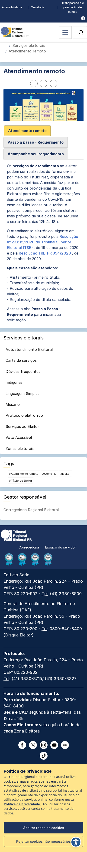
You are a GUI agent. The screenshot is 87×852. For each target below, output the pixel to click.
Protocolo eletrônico (24, 415)
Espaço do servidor (60, 547)
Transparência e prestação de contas (72, 7)
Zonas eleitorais (20, 448)
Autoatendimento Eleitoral (29, 349)
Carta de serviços (21, 360)
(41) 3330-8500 (66, 593)
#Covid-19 (49, 473)
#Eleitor (65, 473)
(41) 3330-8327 (61, 678)
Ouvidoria (37, 7)
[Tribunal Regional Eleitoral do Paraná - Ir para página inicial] (14, 32)
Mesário (13, 404)
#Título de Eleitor (20, 480)
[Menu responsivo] (65, 32)
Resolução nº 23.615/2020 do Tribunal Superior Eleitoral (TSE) (42, 242)
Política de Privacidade (22, 804)
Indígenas (14, 382)
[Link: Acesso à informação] (83, 18)
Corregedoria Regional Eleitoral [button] (31, 509)
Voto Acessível (19, 437)
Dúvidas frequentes (23, 371)
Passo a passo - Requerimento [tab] (36, 142)
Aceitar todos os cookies (43, 828)
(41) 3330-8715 (27, 678)
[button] (81, 32)
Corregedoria (29, 547)
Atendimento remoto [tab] (27, 130)
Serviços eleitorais (28, 45)
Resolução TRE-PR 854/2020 (45, 253)
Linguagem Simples (22, 393)
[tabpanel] (43, 243)
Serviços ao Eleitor (22, 426)
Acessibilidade (12, 7)
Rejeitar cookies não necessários (43, 841)
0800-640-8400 (66, 628)
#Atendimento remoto (24, 473)
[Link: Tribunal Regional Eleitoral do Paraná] (16, 534)
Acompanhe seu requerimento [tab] (36, 154)
